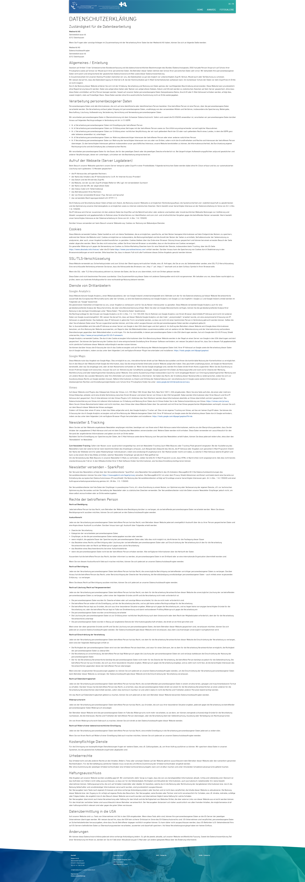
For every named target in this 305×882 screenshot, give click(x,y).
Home (200, 9)
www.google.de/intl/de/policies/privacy (173, 382)
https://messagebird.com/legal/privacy (118, 475)
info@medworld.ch (77, 870)
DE (230, 4)
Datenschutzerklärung (78, 876)
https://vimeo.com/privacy (217, 401)
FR (233, 4)
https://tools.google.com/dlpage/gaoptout (191, 350)
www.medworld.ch (89, 870)
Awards (211, 9)
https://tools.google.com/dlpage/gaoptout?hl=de (172, 416)
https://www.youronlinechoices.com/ (130, 249)
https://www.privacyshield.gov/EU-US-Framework (101, 335)
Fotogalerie (227, 9)
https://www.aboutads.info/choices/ (84, 249)
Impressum (74, 874)
